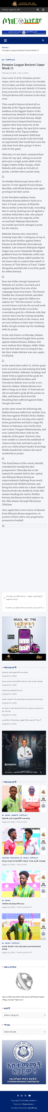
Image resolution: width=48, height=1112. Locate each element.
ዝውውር (7, 815)
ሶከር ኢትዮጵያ (23, 73)
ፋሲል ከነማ (14, 815)
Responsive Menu (37, 9)
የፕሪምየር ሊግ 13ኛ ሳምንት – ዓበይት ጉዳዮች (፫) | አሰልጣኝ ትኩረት (24, 598)
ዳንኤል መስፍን (22, 822)
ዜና (3, 59)
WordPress (32, 1108)
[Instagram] (21, 1096)
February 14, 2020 (9, 73)
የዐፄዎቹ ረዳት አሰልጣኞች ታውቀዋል (15, 672)
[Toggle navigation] (5, 40)
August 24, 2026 (8, 822)
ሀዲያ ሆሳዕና (5, 858)
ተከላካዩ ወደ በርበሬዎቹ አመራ (12, 690)
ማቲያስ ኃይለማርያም (24, 907)
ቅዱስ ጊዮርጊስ (14, 858)
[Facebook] (18, 1096)
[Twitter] (25, 1096)
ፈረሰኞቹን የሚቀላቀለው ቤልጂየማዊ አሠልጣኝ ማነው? (21, 720)
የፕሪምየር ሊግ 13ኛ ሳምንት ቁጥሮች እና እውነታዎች (23, 608)
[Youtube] (29, 1096)
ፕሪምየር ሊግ (10, 59)
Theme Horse (27, 1104)
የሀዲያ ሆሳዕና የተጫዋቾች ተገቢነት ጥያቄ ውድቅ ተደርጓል (22, 681)
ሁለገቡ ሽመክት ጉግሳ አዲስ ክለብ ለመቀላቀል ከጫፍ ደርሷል (22, 699)
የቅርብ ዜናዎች (10, 781)
